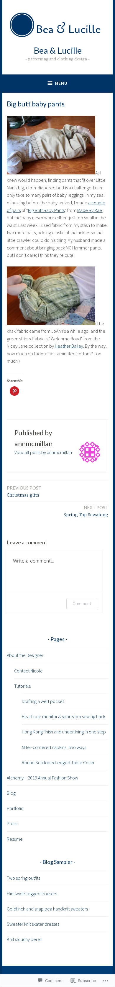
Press (12, 823)
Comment (82, 603)
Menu (61, 83)
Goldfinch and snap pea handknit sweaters (47, 909)
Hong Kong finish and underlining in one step (64, 732)
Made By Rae (89, 210)
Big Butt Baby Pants (46, 210)
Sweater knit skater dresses (33, 924)
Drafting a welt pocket (43, 701)
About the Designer (25, 655)
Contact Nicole (28, 671)
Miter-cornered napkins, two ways (54, 747)
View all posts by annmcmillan (43, 452)
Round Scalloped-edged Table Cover (58, 762)
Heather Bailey (69, 346)
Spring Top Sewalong (86, 511)
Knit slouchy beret (24, 939)
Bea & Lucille (58, 50)
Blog (11, 793)
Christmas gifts (24, 491)
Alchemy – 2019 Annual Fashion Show (42, 778)
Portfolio (15, 808)
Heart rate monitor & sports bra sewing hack (63, 716)
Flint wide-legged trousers (32, 893)
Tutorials (22, 686)
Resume (15, 839)
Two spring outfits (23, 878)
